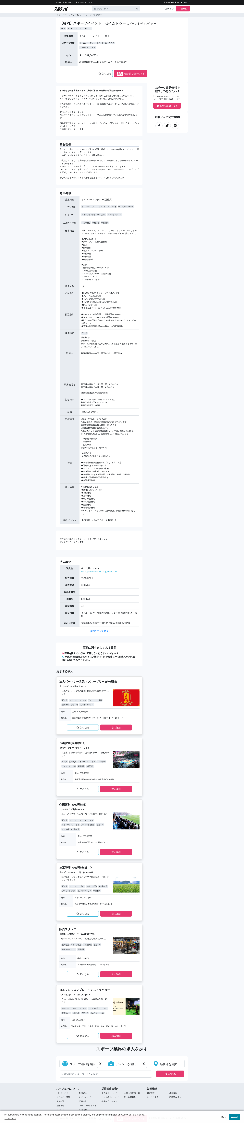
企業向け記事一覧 (132, 1093)
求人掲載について (109, 1093)
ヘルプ (187, 2)
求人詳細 (116, 727)
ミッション (61, 1109)
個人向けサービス (69, 949)
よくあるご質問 (63, 1097)
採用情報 (83, 1109)
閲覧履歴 (151, 1093)
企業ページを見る (99, 630)
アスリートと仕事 (95, 700)
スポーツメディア (114, 215)
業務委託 (65, 1008)
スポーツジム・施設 (76, 886)
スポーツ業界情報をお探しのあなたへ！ (167, 89)
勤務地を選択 (168, 1064)
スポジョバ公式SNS (167, 117)
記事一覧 (83, 1101)
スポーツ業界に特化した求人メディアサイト (73, 2)
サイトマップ (85, 1097)
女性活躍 (95, 223)
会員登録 (182, 8)
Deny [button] (223, 1117)
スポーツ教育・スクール (97, 1008)
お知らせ (60, 1105)
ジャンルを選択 (125, 1064)
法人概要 (65, 562)
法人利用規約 (130, 1097)
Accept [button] (234, 1117)
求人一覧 (75, 14)
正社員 (63, 28)
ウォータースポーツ (87, 47)
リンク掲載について (110, 1097)
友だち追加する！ (168, 105)
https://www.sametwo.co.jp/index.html (99, 571)
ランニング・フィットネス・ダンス (93, 43)
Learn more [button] (10, 1118)
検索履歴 (173, 1093)
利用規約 (83, 1093)
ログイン (169, 8)
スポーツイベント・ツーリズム (79, 28)
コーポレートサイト (88, 1105)
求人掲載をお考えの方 (173, 2)
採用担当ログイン (109, 1101)
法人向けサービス (86, 705)
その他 (111, 43)
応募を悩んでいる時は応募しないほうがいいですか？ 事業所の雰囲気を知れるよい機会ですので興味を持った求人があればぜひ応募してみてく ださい (98, 656)
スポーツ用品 (92, 886)
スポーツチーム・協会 (77, 700)
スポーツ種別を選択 (82, 1064)
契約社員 (72, 762)
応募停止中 (120, 73)
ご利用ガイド (62, 1093)
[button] (140, 49)
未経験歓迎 (86, 223)
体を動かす (66, 1013)
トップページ (62, 14)
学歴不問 (104, 223)
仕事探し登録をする (131, 73)
